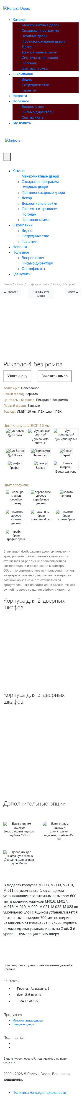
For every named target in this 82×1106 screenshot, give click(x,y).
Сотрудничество (35, 85)
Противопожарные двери (43, 41)
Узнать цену (17, 376)
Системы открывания (40, 58)
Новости (20, 96)
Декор (27, 47)
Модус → (73, 292)
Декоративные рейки (39, 52)
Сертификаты (33, 117)
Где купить (22, 123)
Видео (27, 79)
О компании (23, 74)
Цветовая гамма (35, 68)
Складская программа (40, 30)
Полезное (21, 101)
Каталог (19, 20)
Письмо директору (37, 112)
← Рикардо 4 (11, 292)
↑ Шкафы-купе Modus (41, 294)
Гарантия (29, 90)
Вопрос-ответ (33, 106)
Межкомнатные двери (40, 25)
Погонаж (29, 63)
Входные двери (35, 36)
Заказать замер (54, 376)
